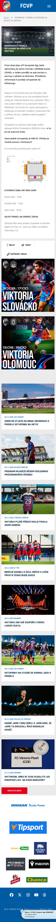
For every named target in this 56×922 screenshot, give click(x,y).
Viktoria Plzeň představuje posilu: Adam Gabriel (26, 523)
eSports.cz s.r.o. (31, 909)
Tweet (28, 245)
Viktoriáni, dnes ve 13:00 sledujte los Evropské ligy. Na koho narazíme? (27, 778)
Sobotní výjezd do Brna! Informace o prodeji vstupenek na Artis (26, 422)
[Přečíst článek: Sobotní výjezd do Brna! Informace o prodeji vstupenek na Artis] (28, 398)
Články (6, 17)
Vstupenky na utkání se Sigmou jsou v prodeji (27, 674)
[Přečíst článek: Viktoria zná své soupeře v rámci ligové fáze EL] (28, 600)
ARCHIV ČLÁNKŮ (14, 790)
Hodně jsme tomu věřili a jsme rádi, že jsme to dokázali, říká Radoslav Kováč (27, 726)
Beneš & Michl (46, 909)
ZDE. (16, 230)
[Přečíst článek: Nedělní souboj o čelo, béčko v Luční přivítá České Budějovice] (28, 549)
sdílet (12, 245)
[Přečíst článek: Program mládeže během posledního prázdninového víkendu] (28, 448)
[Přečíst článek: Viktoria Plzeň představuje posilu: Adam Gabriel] (28, 499)
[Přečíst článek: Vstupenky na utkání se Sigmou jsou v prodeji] (28, 650)
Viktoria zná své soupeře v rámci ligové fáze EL (24, 624)
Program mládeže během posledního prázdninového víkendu (26, 473)
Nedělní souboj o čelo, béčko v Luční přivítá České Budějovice (26, 573)
